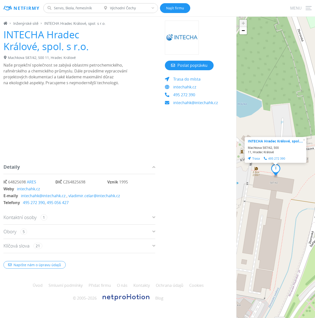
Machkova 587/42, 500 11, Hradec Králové (42, 57)
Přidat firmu (100, 285)
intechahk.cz (28, 189)
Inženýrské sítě (25, 23)
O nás (122, 285)
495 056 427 (58, 202)
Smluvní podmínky (65, 285)
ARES (31, 182)
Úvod (38, 285)
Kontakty (141, 285)
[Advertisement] (79, 126)
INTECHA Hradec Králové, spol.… (275, 141)
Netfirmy (26, 8)
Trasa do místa (187, 79)
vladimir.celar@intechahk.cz (94, 195)
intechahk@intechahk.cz (43, 195)
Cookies (196, 285)
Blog (159, 298)
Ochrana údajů (169, 285)
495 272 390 (34, 202)
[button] (275, 170)
